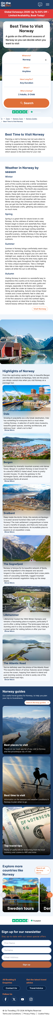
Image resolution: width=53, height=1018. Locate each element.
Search (28, 103)
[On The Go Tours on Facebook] (5, 999)
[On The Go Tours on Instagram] (31, 999)
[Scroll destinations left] (3, 895)
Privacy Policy (29, 1014)
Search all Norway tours (40, 870)
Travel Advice (36, 988)
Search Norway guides (36, 702)
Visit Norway (40, 309)
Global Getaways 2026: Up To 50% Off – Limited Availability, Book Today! (26, 14)
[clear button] (45, 59)
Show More (9, 430)
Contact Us (11, 988)
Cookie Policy (43, 1014)
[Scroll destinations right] (50, 895)
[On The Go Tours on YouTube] (22, 999)
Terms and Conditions (12, 1014)
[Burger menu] (47, 4)
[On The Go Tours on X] (14, 999)
